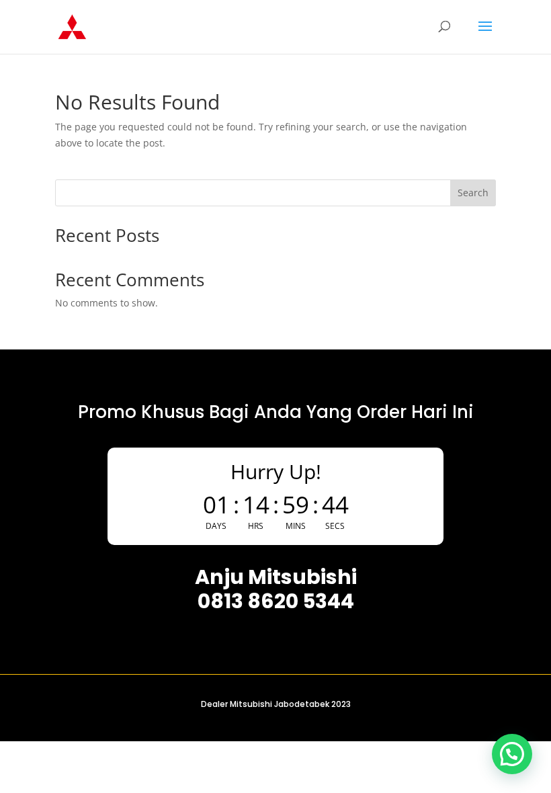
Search (473, 192)
